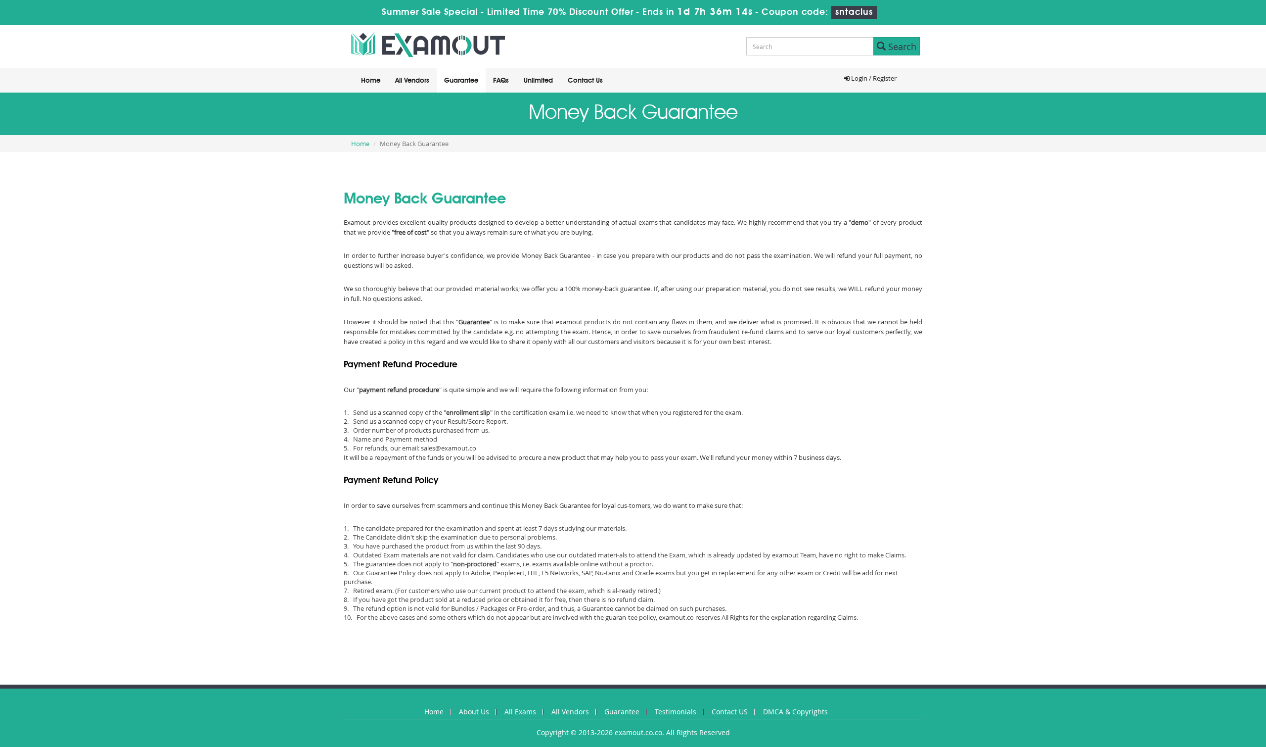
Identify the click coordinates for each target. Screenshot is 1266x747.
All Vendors (412, 80)
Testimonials (675, 711)
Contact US (730, 711)
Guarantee (461, 80)
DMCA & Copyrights (795, 711)
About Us (474, 711)
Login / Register (873, 78)
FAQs (501, 80)
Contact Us (585, 80)
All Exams (520, 711)
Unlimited (538, 80)
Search (901, 46)
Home (370, 80)
